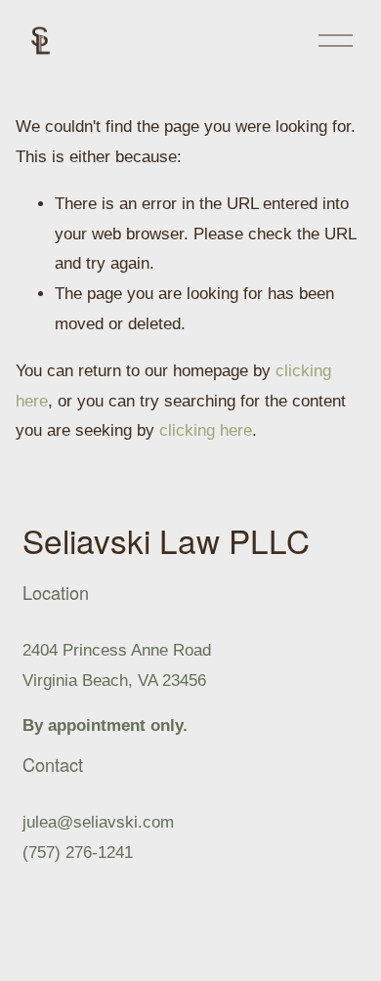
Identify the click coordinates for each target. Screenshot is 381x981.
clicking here (205, 430)
